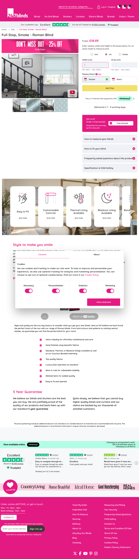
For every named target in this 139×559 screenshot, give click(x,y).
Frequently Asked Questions (117, 514)
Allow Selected (104, 302)
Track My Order (79, 505)
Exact (119, 79)
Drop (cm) (116, 60)
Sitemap (76, 519)
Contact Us (9, 517)
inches (125, 54)
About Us (76, 528)
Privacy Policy (111, 538)
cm (110, 54)
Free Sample (122, 123)
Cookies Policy (111, 542)
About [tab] (97, 254)
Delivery (76, 523)
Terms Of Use (110, 533)
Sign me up (36, 528)
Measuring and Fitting (114, 505)
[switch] (56, 291)
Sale (13, 29)
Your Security (110, 509)
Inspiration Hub (79, 509)
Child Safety (110, 519)
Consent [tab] (42, 254)
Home (4, 29)
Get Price (110, 88)
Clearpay (76, 542)
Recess (92, 79)
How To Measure (80, 514)
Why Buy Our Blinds (81, 533)
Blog (74, 538)
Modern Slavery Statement (117, 547)
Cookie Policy (92, 275)
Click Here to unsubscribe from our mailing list (24, 535)
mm (96, 54)
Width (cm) (87, 60)
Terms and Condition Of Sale (118, 528)
